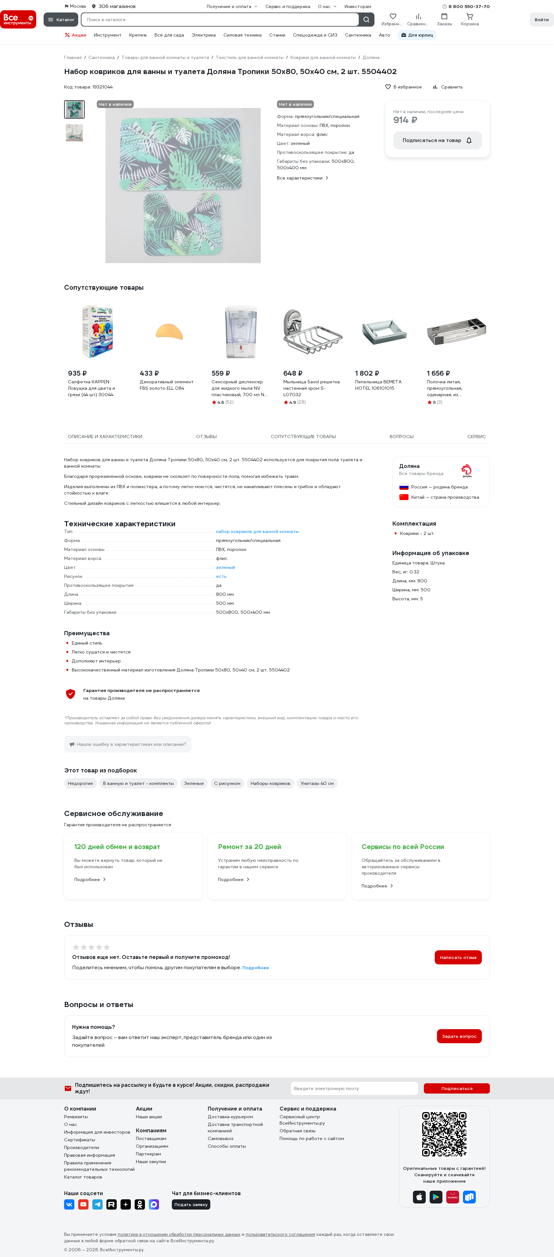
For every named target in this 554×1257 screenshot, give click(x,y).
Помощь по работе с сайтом (312, 1138)
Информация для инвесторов (97, 1132)
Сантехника (358, 35)
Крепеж (138, 35)
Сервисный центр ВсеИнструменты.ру (302, 1120)
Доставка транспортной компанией (235, 1127)
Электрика (204, 35)
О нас (70, 1124)
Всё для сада (169, 35)
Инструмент (108, 35)
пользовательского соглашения (280, 1234)
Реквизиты (76, 1117)
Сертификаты (79, 1140)
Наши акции (149, 1117)
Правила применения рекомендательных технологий (99, 1166)
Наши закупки (151, 1161)
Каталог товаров (83, 1177)
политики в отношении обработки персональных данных (179, 1234)
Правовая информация (89, 1155)
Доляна (409, 466)
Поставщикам (151, 1138)
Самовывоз (220, 1138)
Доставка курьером (230, 1117)
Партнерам (148, 1154)
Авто (384, 35)
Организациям (152, 1146)
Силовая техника (242, 35)
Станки (277, 35)
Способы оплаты (227, 1146)
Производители (81, 1147)
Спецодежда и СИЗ (315, 35)
